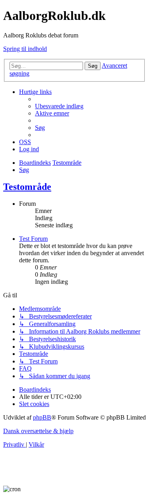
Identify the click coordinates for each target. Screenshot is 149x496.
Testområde (27, 187)
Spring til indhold (25, 48)
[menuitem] (59, 106)
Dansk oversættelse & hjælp (38, 431)
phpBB (42, 417)
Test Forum (33, 238)
